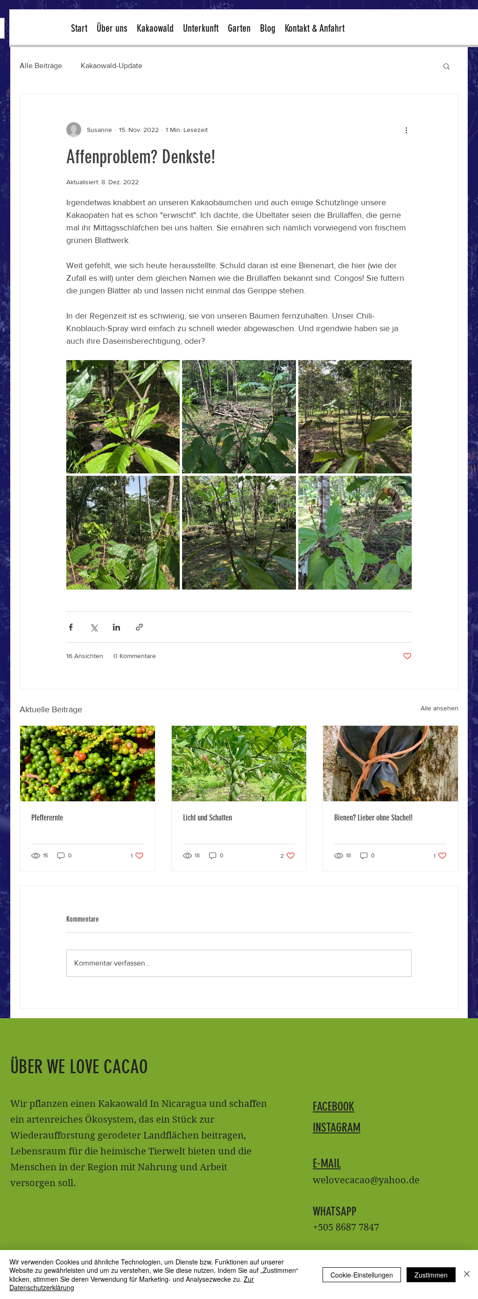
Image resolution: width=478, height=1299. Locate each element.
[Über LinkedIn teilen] (116, 627)
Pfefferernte (47, 818)
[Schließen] (466, 1274)
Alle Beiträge (41, 65)
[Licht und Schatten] (239, 763)
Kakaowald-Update (111, 65)
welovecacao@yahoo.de (366, 1180)
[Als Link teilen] (139, 627)
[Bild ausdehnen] (123, 416)
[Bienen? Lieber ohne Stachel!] (390, 763)
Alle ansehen (439, 708)
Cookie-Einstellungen (361, 1274)
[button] (446, 65)
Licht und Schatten (207, 818)
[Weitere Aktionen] (406, 129)
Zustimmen (431, 1274)
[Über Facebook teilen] (70, 627)
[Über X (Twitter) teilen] (93, 627)
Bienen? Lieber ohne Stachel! (373, 818)
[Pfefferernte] (87, 763)
